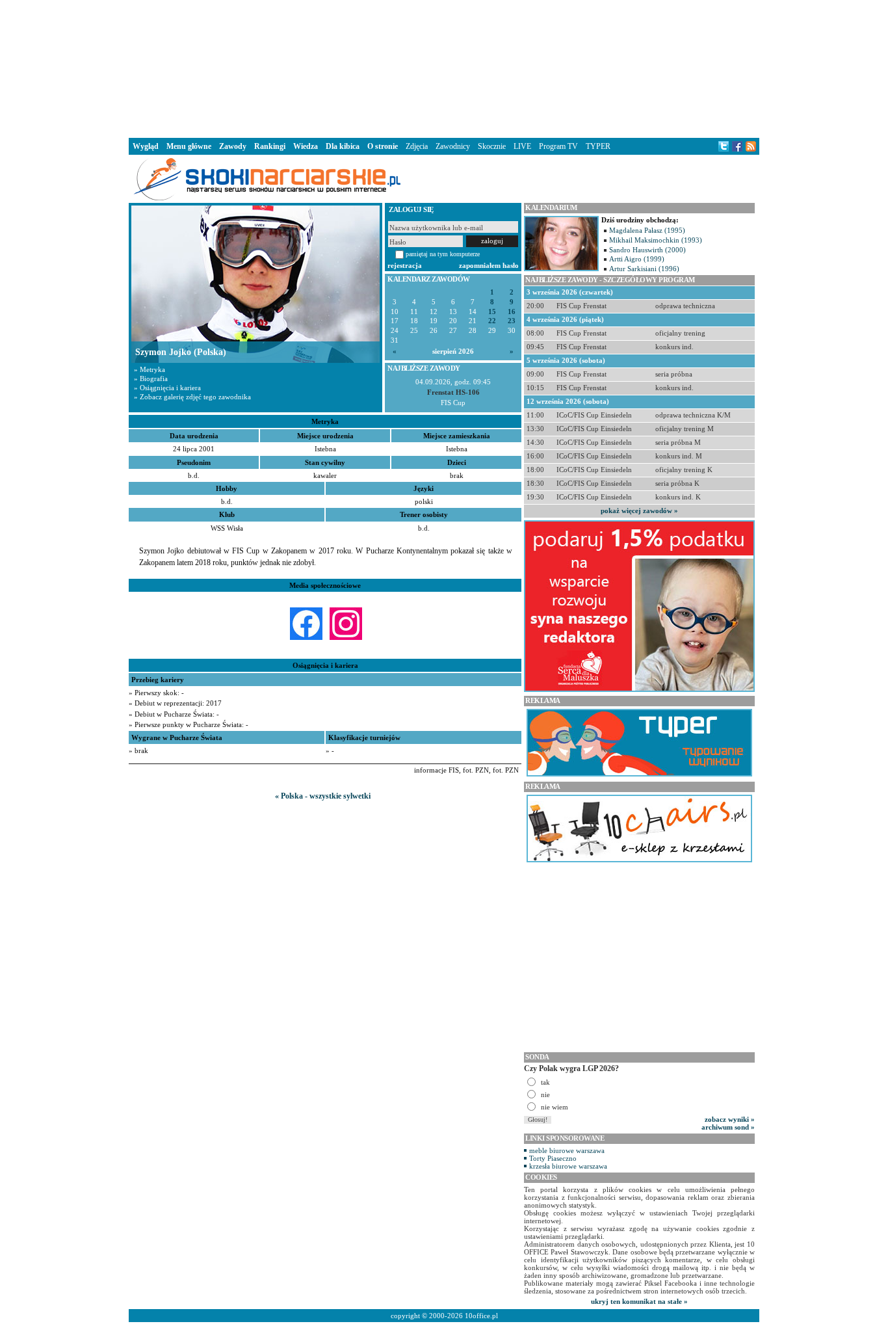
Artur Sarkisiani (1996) (644, 268)
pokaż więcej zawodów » (639, 510)
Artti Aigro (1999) (636, 259)
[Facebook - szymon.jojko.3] (306, 639)
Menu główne (188, 146)
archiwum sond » (728, 1127)
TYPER (598, 146)
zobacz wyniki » (730, 1119)
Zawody (232, 146)
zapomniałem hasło (489, 265)
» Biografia (151, 378)
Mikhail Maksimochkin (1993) (655, 240)
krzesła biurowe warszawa (568, 1166)
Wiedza (305, 146)
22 (492, 321)
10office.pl (481, 1315)
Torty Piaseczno (553, 1158)
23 (512, 321)
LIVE (522, 146)
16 (512, 311)
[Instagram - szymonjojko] (346, 639)
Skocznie (492, 146)
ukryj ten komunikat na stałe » (639, 1301)
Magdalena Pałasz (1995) (647, 230)
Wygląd (146, 146)
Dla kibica (342, 146)
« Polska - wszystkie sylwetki (323, 796)
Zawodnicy (453, 146)
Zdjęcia (417, 146)
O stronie (382, 146)
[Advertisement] (444, 68)
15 (492, 311)
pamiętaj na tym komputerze (443, 254)
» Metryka (149, 369)
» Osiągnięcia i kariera (167, 387)
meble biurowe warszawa (567, 1150)
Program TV (558, 146)
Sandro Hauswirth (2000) (647, 250)
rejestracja (404, 265)
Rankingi (269, 146)
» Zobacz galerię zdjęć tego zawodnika (192, 397)
